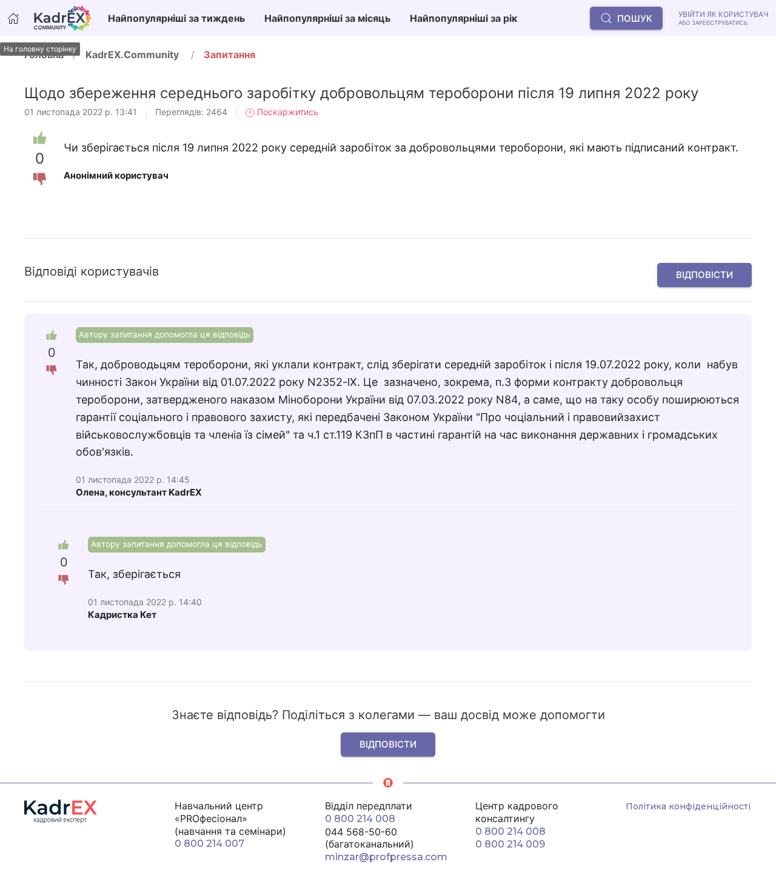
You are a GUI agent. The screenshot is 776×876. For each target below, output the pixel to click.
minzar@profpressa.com (386, 857)
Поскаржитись (286, 112)
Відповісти (704, 274)
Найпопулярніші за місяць (327, 18)
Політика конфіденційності (688, 806)
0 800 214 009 (510, 844)
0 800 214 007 (209, 843)
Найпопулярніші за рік (463, 18)
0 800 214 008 (360, 819)
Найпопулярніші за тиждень (176, 18)
